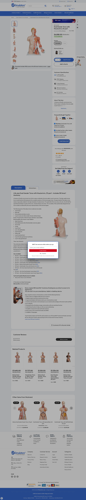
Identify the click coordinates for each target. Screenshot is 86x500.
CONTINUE (43, 250)
